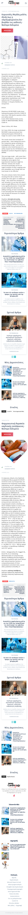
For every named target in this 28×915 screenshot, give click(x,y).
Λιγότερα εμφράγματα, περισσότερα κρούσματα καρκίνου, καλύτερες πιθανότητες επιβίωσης (14, 338)
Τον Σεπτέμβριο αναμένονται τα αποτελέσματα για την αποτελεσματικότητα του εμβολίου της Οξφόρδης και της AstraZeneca (19, 224)
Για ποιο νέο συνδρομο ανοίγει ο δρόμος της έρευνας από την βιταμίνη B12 (14, 294)
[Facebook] (14, 796)
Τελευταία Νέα (14, 253)
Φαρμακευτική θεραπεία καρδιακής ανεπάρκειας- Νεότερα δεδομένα (8, 222)
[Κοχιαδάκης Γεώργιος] (3, 64)
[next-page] (15, 357)
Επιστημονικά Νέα (13, 11)
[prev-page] (12, 357)
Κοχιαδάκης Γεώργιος (10, 65)
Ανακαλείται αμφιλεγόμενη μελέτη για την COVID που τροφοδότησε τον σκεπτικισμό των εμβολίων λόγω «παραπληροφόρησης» (14, 259)
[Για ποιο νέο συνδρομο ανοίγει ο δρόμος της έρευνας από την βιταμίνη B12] (14, 280)
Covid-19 (4, 11)
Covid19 (11, 213)
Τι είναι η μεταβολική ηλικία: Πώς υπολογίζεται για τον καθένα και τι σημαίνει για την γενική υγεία (18, 846)
